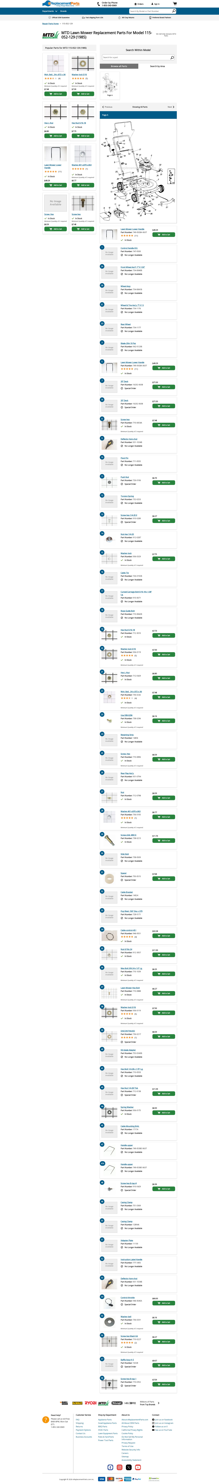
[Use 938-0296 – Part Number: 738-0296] (109, 721)
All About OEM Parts (130, 1423)
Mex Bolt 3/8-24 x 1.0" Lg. (131, 968)
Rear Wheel (126, 324)
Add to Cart (58, 94)
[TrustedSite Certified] (154, 1479)
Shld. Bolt (125, 854)
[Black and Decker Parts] (64, 1403)
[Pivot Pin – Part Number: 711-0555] (109, 463)
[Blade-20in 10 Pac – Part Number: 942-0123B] (109, 349)
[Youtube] (138, 1467)
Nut (122, 792)
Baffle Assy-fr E (127, 1359)
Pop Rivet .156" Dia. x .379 (131, 911)
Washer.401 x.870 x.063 (82, 165)
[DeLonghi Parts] (117, 1403)
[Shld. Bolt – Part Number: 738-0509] (109, 859)
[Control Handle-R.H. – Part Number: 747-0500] (109, 254)
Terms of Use (127, 1446)
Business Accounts (84, 1437)
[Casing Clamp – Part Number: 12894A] (109, 1227)
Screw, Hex (49, 214)
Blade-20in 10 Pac (128, 343)
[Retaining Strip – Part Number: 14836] (109, 740)
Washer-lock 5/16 (79, 74)
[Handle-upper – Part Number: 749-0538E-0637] (109, 1151)
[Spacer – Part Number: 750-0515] (109, 879)
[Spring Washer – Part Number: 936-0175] (109, 1113)
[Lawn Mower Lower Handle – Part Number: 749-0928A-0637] (55, 153)
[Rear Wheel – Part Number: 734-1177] (109, 330)
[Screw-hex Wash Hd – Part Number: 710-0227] (109, 1344)
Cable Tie (125, 573)
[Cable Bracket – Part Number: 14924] (109, 898)
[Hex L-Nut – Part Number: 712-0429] (55, 111)
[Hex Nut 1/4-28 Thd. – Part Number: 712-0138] (109, 1093)
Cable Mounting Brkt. (130, 1126)
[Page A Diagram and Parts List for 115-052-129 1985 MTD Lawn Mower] (138, 171)
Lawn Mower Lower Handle (52, 166)
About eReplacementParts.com (135, 1419)
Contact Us (80, 1433)
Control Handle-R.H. (129, 248)
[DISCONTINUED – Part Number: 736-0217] (109, 1036)
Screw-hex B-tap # (129, 1183)
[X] (129, 1467)
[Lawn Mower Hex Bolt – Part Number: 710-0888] (109, 993)
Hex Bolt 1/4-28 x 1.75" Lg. (132, 1069)
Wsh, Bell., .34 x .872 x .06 (55, 74)
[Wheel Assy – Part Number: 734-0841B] (109, 292)
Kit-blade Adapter (128, 1050)
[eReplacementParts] (61, 3)
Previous (108, 107)
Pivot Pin (124, 458)
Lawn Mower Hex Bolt (130, 988)
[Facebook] (110, 1467)
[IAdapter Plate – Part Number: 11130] (109, 1246)
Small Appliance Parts (107, 1423)
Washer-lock (126, 553)
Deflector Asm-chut (129, 439)
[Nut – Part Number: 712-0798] (109, 798)
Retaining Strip (127, 735)
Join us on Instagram (164, 1423)
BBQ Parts (102, 1426)
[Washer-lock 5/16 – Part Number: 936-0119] (83, 63)
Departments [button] (48, 11)
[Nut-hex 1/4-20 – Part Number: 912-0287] (109, 540)
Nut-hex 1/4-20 (127, 534)
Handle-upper (127, 1145)
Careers (125, 1453)
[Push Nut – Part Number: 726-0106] (109, 483)
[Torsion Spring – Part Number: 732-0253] (109, 502)
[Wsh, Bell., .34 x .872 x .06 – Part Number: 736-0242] (55, 63)
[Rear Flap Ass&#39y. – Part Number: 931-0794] (109, 779)
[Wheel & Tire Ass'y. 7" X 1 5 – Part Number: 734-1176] (109, 311)
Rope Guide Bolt (128, 611)
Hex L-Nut (48, 123)
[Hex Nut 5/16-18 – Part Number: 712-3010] (83, 111)
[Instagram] (119, 1467)
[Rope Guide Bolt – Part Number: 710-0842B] (109, 616)
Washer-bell (126, 1316)
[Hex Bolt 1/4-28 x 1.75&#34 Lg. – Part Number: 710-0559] (109, 1074)
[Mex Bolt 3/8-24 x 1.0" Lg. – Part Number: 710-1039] (109, 974)
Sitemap (125, 1456)
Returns (79, 1426)
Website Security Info (131, 1449)
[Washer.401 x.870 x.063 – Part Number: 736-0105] (83, 153)
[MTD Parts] (104, 1403)
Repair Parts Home (50, 23)
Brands (63, 11)
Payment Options (83, 1430)
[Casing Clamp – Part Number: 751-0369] (109, 1208)
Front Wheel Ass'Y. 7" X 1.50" (133, 267)
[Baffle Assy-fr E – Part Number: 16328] (109, 1365)
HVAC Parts (103, 1430)
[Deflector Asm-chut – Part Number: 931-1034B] (109, 444)
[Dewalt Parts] (77, 1403)
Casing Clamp (126, 1202)
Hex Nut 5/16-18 (79, 123)
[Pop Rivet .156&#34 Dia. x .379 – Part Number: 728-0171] (109, 917)
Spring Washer (127, 1107)
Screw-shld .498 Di (128, 835)
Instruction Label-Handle (131, 1259)
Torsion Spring (127, 496)
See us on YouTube (163, 1430)
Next (170, 107)
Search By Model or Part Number (144, 11)
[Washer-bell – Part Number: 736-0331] (109, 1322)
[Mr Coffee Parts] (130, 1403)
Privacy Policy (127, 1426)
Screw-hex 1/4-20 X (129, 515)
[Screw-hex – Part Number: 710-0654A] (83, 203)
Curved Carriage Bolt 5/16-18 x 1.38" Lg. (136, 593)
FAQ (77, 1419)
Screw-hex (76, 214)
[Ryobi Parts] (90, 1403)
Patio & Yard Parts (106, 1437)
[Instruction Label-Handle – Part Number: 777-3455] (109, 1265)
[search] (174, 11)
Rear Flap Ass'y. (127, 773)
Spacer (124, 873)
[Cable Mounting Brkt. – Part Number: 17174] (109, 1132)
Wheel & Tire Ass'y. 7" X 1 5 (132, 305)
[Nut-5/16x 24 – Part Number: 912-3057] (109, 955)
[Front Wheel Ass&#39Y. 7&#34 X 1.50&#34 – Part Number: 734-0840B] (109, 273)
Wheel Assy (125, 286)
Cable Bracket (127, 892)
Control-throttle (128, 1297)
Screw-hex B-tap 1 (128, 1379)
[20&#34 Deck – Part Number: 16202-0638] (109, 387)
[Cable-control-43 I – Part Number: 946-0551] (109, 936)
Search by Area (157, 66)
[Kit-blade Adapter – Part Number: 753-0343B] (109, 1055)
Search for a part (110, 57)
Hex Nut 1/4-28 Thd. (129, 1088)
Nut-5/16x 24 (126, 949)
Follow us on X (161, 1426)
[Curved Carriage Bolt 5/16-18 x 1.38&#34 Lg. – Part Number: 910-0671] (109, 597)
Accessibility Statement (131, 1460)
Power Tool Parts (105, 1440)
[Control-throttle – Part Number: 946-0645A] (109, 1303)
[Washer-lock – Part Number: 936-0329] (109, 559)
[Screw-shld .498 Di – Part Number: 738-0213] (109, 840)
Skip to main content (110, 22)
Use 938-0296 (126, 715)
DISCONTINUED (128, 1031)
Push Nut (125, 477)
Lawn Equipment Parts (108, 1433)
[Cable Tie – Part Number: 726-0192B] (109, 578)
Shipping (80, 1423)
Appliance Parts (105, 1419)
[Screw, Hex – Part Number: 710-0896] (55, 203)
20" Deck (124, 381)
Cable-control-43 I (128, 930)
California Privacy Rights (132, 1430)
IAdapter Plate (127, 1240)
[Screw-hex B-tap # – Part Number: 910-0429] (109, 1189)
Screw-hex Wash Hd (129, 1336)
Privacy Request (128, 1443)
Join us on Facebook (164, 1419)
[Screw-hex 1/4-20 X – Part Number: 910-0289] (109, 521)
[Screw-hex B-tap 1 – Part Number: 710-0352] (109, 1384)
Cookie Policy (127, 1433)
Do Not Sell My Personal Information (132, 1438)
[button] (175, 4)
